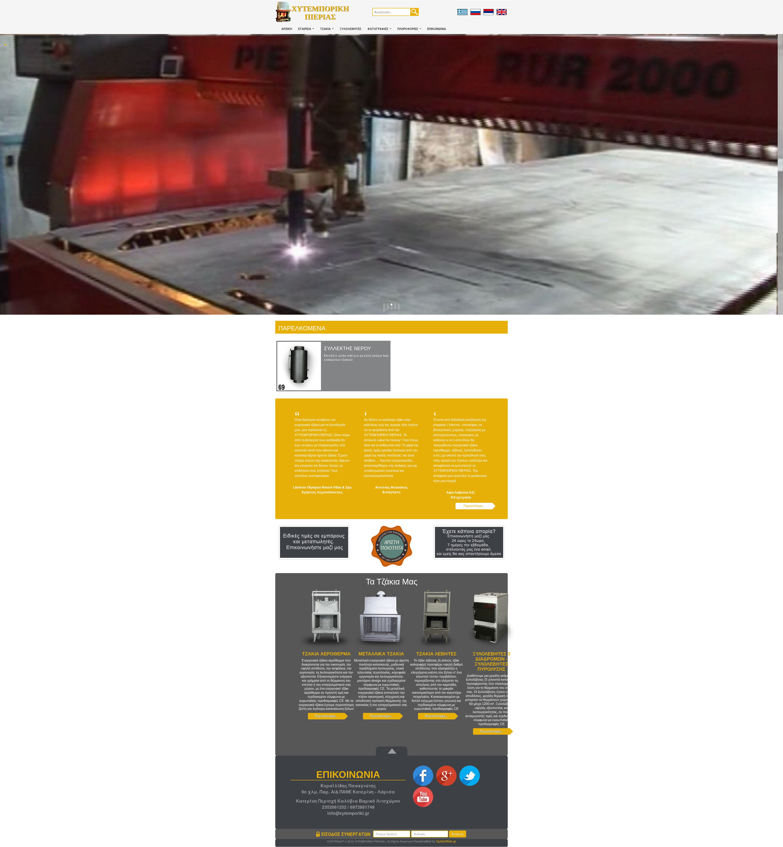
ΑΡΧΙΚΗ (286, 29)
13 (396, 309)
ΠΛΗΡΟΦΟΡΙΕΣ (410, 30)
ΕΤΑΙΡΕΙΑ (307, 30)
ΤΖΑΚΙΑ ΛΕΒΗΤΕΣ (436, 653)
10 (385, 309)
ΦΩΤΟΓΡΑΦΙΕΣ (380, 30)
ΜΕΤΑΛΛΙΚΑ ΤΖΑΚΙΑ (381, 653)
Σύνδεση (457, 834)
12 (392, 309)
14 (399, 309)
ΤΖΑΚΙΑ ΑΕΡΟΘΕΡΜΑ (326, 653)
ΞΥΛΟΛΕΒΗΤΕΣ (350, 29)
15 (385, 311)
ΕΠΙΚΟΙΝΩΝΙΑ (436, 29)
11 (388, 309)
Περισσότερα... (474, 506)
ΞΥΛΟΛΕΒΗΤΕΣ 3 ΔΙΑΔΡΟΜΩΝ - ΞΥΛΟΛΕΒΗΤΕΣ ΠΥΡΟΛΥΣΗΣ (491, 661)
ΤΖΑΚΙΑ (327, 30)
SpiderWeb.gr (446, 841)
